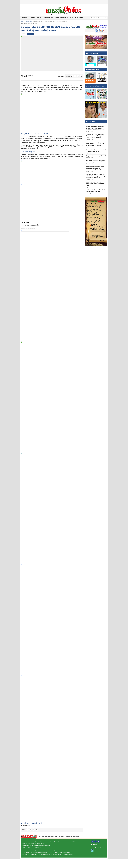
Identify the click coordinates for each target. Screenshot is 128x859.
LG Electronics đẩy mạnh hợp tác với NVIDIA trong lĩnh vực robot (95, 190)
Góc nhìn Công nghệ (61, 17)
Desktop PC (29, 21)
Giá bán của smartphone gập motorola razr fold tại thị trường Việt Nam (95, 183)
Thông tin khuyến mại (76, 17)
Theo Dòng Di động (35, 17)
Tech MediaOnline (27, 2)
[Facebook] (92, 841)
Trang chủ (23, 21)
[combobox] (98, 18)
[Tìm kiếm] (106, 18)
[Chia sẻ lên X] (75, 76)
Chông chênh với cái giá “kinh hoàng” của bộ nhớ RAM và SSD (96, 150)
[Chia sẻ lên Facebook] (72, 76)
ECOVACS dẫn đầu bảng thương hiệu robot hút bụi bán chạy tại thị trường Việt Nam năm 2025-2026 (95, 176)
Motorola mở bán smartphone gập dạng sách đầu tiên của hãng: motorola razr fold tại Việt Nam (95, 168)
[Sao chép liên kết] (78, 76)
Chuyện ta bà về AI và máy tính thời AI (96, 156)
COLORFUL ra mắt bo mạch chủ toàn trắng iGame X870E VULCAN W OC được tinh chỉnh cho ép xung (95, 143)
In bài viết (61, 76)
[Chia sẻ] (81, 76)
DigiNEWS (24, 17)
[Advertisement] (52, 802)
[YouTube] (95, 841)
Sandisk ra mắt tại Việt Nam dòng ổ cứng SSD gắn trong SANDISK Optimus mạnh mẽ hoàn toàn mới (95, 128)
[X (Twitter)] (98, 841)
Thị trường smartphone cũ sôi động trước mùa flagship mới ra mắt (95, 161)
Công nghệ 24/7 (48, 17)
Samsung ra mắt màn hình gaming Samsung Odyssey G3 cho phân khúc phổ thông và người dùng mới (96, 136)
